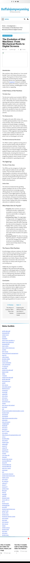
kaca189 (4, 507)
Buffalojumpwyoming (15, 9)
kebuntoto (4, 420)
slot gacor (4, 398)
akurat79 (4, 462)
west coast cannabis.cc (8, 340)
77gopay (4, 375)
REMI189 (4, 425)
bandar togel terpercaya (8, 509)
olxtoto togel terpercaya (8, 475)
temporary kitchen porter (8, 516)
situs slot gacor (6, 422)
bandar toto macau (7, 459)
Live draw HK (5, 455)
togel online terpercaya (8, 348)
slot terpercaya (6, 381)
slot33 (3, 383)
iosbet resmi (5, 335)
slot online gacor (6, 386)
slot (3, 409)
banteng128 (5, 503)
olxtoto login (5, 442)
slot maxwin (5, 522)
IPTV (3, 501)
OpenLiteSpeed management (10, 353)
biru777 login (5, 431)
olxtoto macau (6, 527)
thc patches (5, 481)
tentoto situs (5, 514)
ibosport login (5, 498)
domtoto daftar (6, 359)
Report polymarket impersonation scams (13, 411)
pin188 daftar (5, 438)
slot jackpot (11, 405)
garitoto (4, 336)
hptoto (3, 525)
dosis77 (4, 485)
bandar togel (5, 412)
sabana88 (5, 444)
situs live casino (6, 468)
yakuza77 (4, 483)
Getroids (4, 457)
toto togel (4, 407)
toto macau (5, 351)
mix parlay (5, 433)
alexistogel (5, 414)
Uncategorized (7, 35)
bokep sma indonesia (8, 342)
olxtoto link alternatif (7, 370)
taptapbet (4, 338)
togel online (5, 346)
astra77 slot (5, 511)
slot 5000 (4, 368)
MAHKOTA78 (6, 388)
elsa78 (4, 492)
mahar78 (4, 448)
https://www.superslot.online (9, 418)
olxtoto (4, 403)
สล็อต (3, 373)
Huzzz (5, 49)
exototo (4, 349)
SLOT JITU (5, 512)
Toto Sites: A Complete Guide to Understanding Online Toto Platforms (20, 546)
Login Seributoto (6, 362)
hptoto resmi (5, 477)
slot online (5, 396)
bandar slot (5, 361)
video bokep (5, 357)
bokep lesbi (5, 372)
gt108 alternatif (6, 331)
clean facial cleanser (7, 474)
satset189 (4, 394)
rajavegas (4, 470)
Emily (17, 551)
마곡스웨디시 (5, 500)
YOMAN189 (5, 424)
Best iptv (4, 490)
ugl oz (3, 437)
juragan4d (5, 390)
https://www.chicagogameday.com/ (11, 435)
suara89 (4, 494)
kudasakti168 (5, 333)
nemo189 (4, 392)
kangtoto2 (12, 82)
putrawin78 (5, 449)
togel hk (4, 355)
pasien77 (4, 446)
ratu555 (4, 496)
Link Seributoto (6, 364)
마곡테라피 (5, 366)
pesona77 (5, 487)
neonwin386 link (6, 461)
